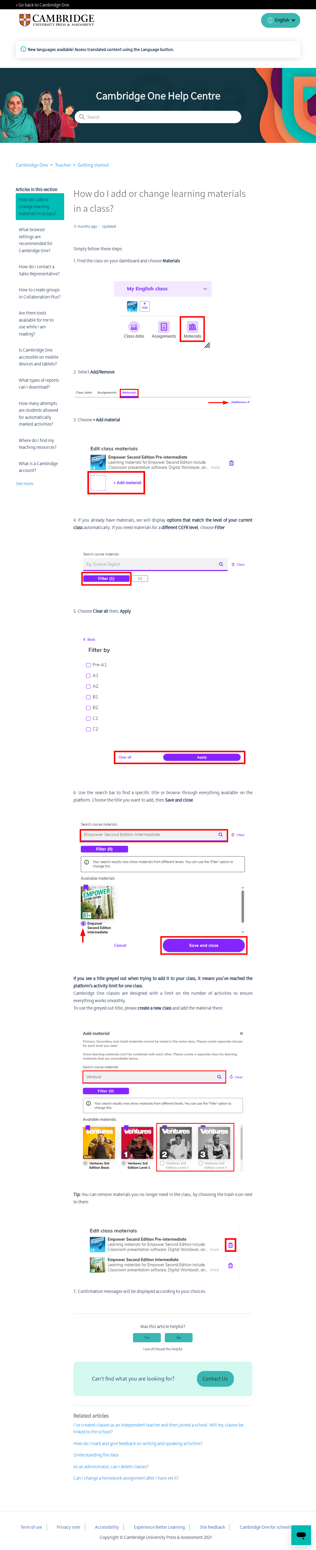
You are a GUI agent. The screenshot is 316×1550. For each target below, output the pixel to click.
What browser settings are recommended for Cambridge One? (35, 240)
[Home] (57, 20)
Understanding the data (95, 1455)
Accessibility (107, 1527)
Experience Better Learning (159, 1527)
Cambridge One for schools (265, 1527)
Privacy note (68, 1527)
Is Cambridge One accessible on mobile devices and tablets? (38, 357)
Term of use (31, 1527)
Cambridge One (32, 165)
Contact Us (215, 1378)
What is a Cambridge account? (38, 467)
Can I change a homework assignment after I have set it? (126, 1478)
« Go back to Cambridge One (42, 5)
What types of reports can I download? (39, 383)
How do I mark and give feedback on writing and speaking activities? (137, 1443)
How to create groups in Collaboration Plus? (39, 293)
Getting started (93, 165)
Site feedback (212, 1527)
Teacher (63, 165)
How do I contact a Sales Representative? (39, 270)
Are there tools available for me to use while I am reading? (36, 323)
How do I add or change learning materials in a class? (37, 206)
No (179, 1337)
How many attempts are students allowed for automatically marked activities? (38, 414)
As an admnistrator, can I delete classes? (110, 1466)
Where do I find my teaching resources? (37, 444)
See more (24, 483)
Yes (147, 1337)
